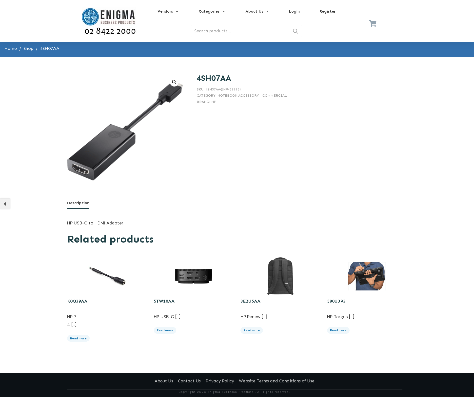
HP (213, 102)
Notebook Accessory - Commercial (252, 95)
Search (295, 31)
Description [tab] (78, 202)
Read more (78, 338)
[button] (174, 82)
